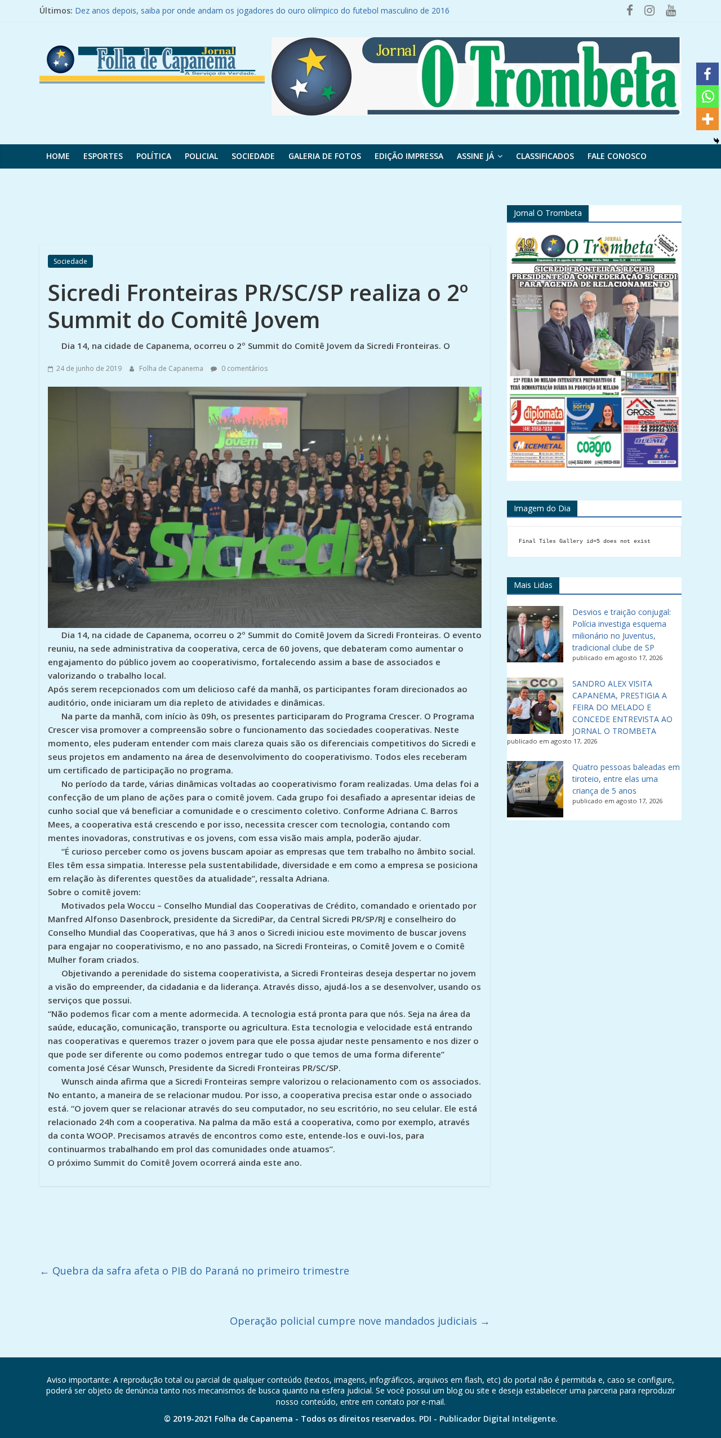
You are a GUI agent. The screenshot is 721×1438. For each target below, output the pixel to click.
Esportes (103, 156)
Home (58, 156)
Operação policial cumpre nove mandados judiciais (360, 1321)
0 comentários (244, 368)
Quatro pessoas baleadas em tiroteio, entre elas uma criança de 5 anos (626, 779)
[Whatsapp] (707, 96)
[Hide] (716, 140)
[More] (707, 119)
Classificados (545, 156)
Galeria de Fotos (324, 156)
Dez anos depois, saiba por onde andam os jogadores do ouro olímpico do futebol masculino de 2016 (262, 10)
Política (153, 156)
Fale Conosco (617, 156)
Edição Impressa (409, 156)
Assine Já (475, 156)
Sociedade (253, 156)
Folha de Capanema (172, 368)
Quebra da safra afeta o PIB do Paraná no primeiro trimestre (194, 1270)
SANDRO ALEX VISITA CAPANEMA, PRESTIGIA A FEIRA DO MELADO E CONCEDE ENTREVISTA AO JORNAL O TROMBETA (622, 707)
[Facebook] (707, 74)
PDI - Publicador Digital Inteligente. (488, 1418)
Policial (201, 156)
